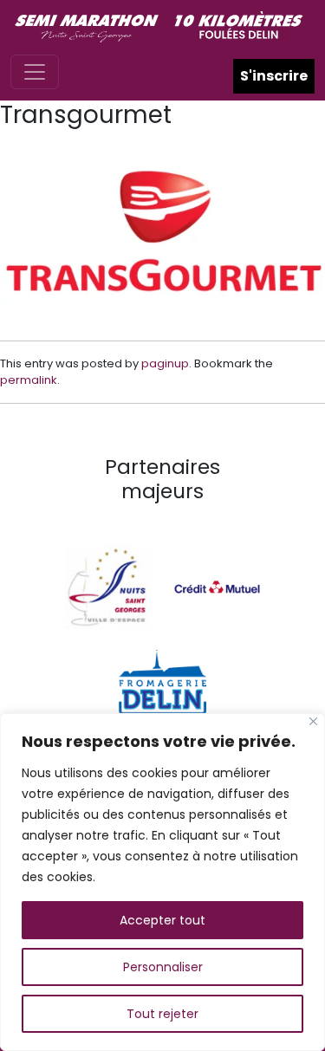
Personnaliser (163, 967)
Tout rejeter (162, 1013)
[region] (162, 882)
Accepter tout (162, 920)
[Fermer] (313, 721)
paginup (165, 363)
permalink (28, 380)
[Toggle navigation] (34, 72)
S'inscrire (274, 76)
